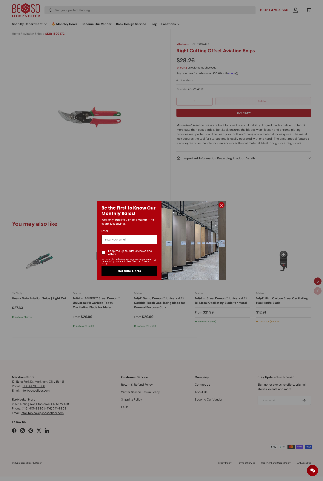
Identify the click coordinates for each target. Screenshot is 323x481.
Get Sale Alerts (129, 271)
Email (104, 231)
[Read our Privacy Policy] (155, 259)
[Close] (221, 205)
